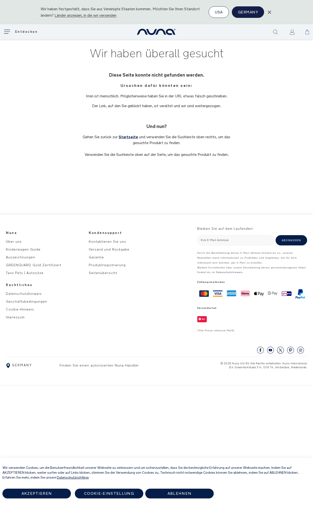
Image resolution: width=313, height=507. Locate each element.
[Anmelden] (292, 32)
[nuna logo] (156, 32)
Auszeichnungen (20, 257)
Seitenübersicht (103, 273)
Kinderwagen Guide (23, 249)
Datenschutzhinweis (24, 293)
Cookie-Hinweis (20, 309)
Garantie (96, 257)
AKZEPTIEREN (37, 493)
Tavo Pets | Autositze (25, 273)
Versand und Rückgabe (109, 249)
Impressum (15, 317)
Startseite (128, 136)
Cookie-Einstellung (109, 493)
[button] (307, 32)
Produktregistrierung (107, 265)
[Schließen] (269, 12)
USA (219, 12)
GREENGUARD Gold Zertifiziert (33, 265)
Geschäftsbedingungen (26, 301)
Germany (248, 12)
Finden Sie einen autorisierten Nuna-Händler (99, 365)
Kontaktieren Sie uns (107, 241)
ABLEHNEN (180, 493)
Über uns (14, 241)
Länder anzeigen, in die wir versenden (85, 15)
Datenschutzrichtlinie (73, 477)
